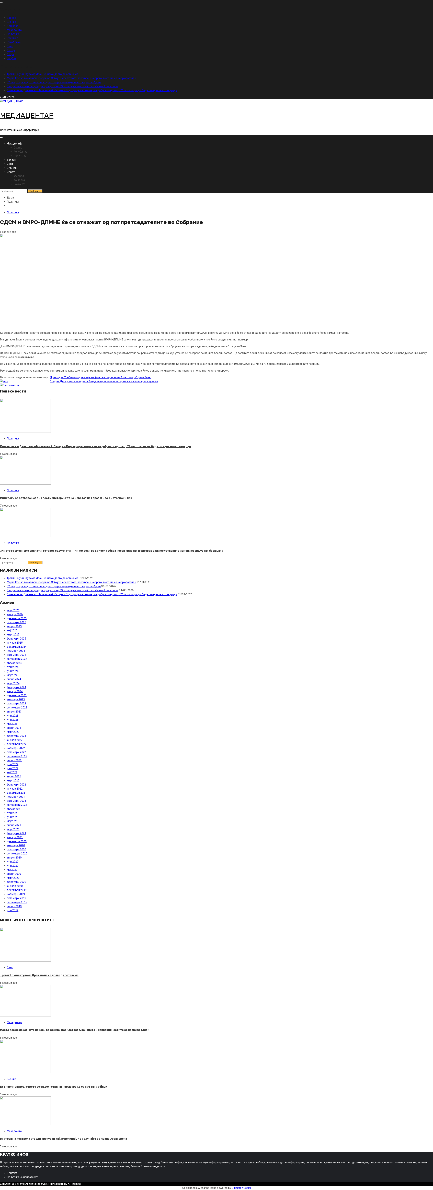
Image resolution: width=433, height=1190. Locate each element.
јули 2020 (12, 861)
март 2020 (13, 877)
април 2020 (14, 873)
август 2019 (14, 906)
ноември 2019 (16, 894)
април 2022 (14, 776)
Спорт (10, 54)
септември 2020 (17, 853)
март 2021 (13, 829)
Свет (10, 46)
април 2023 (14, 727)
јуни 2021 (12, 817)
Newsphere (57, 1183)
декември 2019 (17, 890)
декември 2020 (17, 841)
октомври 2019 (16, 898)
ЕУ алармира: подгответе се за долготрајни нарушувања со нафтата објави (54, 82)
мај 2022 (12, 772)
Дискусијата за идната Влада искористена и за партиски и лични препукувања (104, 381)
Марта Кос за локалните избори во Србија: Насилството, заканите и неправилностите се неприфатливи (71, 78)
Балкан (11, 17)
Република (13, 42)
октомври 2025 (16, 622)
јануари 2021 (15, 837)
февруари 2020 (16, 882)
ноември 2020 (16, 845)
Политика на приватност (22, 1177)
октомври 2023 (16, 703)
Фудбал (11, 58)
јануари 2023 (15, 740)
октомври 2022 (16, 752)
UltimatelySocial (241, 1187)
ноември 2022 (16, 748)
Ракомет (12, 38)
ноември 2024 (16, 650)
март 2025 (13, 634)
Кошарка (12, 26)
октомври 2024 (16, 654)
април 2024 (14, 679)
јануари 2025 (15, 642)
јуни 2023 (12, 719)
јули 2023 (12, 715)
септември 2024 (17, 658)
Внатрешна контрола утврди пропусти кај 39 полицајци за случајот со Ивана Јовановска (62, 86)
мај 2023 (12, 723)
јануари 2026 (15, 614)
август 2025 (14, 626)
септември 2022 (17, 756)
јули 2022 (12, 764)
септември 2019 (17, 902)
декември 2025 (17, 618)
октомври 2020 (16, 849)
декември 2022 (17, 744)
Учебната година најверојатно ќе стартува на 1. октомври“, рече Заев (100, 377)
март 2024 (13, 683)
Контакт (12, 1173)
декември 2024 (17, 646)
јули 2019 (12, 910)
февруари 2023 (16, 736)
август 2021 (14, 809)
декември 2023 (17, 695)
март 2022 (13, 780)
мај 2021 (12, 821)
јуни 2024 (12, 671)
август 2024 (14, 663)
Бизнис (11, 21)
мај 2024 (12, 675)
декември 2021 (17, 792)
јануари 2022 (15, 788)
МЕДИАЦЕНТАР (26, 115)
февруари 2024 (16, 687)
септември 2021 (17, 804)
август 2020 (14, 857)
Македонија (14, 30)
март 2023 (13, 731)
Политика (13, 34)
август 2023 (14, 711)
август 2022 (14, 760)
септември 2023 (17, 707)
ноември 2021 (16, 796)
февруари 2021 (16, 833)
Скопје (11, 50)
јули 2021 (12, 813)
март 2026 (13, 610)
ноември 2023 (16, 699)
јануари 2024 (15, 691)
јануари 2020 (15, 886)
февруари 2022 (16, 784)
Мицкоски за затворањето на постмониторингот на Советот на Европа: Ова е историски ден (66, 498)
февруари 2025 (16, 638)
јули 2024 (12, 667)
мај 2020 (12, 869)
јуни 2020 (12, 865)
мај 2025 (12, 630)
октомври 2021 (16, 800)
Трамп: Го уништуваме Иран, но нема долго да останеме (42, 74)
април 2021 (14, 825)
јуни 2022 (12, 768)
